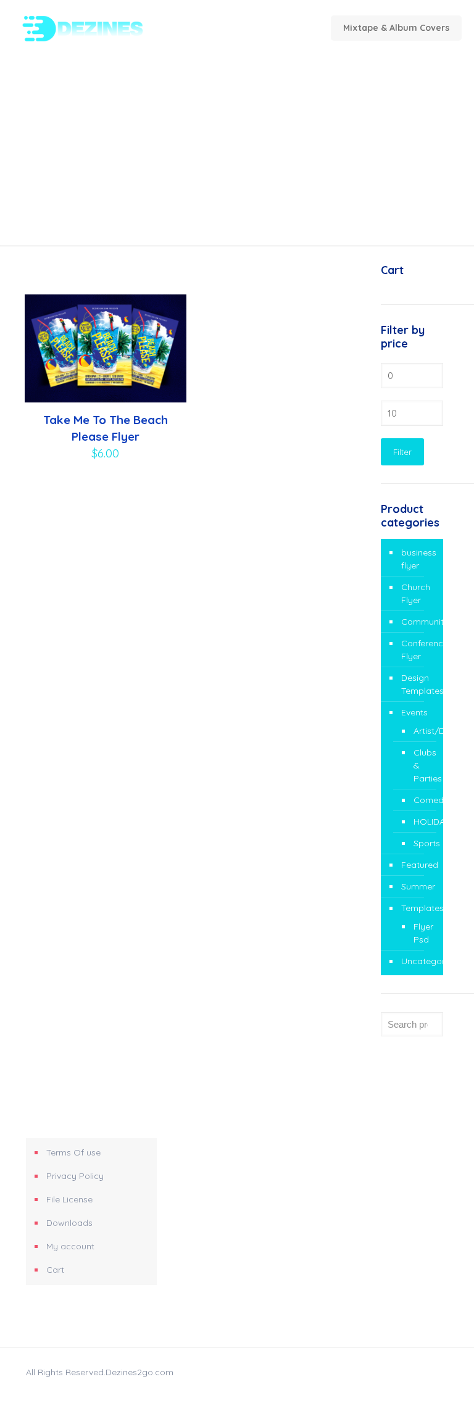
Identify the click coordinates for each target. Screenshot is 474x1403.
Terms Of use (73, 1152)
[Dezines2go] (102, 28)
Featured (419, 864)
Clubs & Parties (422, 765)
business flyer (418, 559)
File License (69, 1199)
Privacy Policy (75, 1175)
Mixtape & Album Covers (396, 27)
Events (414, 712)
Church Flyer (415, 593)
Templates (419, 908)
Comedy (422, 800)
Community (419, 621)
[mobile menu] (227, 27)
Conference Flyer (419, 650)
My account (70, 1246)
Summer (418, 886)
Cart (55, 1269)
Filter (402, 452)
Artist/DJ (422, 730)
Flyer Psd (422, 933)
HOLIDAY (422, 821)
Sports (422, 843)
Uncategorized (419, 961)
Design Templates (419, 684)
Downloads (69, 1222)
